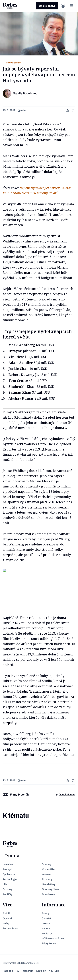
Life (5, 884)
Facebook (8, 970)
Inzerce (46, 923)
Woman (46, 874)
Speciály (47, 864)
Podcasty (47, 879)
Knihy (6, 923)
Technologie (10, 879)
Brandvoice (48, 894)
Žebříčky (8, 894)
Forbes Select (11, 928)
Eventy (46, 913)
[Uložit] (73, 110)
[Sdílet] (67, 110)
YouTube (54, 970)
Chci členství (47, 6)
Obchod (7, 918)
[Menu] (71, 5)
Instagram (27, 970)
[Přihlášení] (63, 5)
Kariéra (46, 928)
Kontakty (47, 933)
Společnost (9, 874)
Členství (46, 918)
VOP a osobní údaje (53, 938)
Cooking (7, 889)
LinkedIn (41, 970)
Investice (8, 864)
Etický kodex (49, 943)
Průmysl (7, 869)
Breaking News (50, 889)
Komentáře (48, 869)
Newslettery (48, 884)
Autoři (6, 913)
